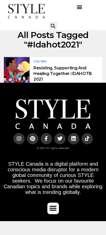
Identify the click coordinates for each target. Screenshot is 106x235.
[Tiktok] (87, 138)
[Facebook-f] (46, 138)
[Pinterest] (32, 138)
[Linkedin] (73, 138)
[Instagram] (19, 138)
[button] (79, 7)
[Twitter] (60, 138)
